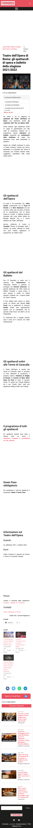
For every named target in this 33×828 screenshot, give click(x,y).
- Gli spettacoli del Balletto (12, 105)
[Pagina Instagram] (19, 820)
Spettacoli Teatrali (10, 49)
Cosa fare (6, 47)
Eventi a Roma (15, 47)
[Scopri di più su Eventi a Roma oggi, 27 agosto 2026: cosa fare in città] (9, 774)
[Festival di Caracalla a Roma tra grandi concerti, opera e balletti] (21, 635)
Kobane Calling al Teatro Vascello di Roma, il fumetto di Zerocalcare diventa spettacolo (8, 666)
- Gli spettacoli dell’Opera (11, 102)
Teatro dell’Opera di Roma (12, 612)
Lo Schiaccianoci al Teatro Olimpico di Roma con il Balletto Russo (8, 642)
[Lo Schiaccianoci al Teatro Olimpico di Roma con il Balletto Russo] (8, 635)
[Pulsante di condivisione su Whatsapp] (19, 688)
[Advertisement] (16, 28)
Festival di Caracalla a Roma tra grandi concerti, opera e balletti (21, 642)
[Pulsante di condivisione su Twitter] (13, 688)
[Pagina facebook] (14, 820)
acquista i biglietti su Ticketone (14, 603)
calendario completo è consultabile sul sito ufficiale (16, 439)
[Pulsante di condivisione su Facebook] (7, 688)
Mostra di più (8, 112)
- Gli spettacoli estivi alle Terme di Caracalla (13, 109)
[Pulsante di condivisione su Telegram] (25, 688)
